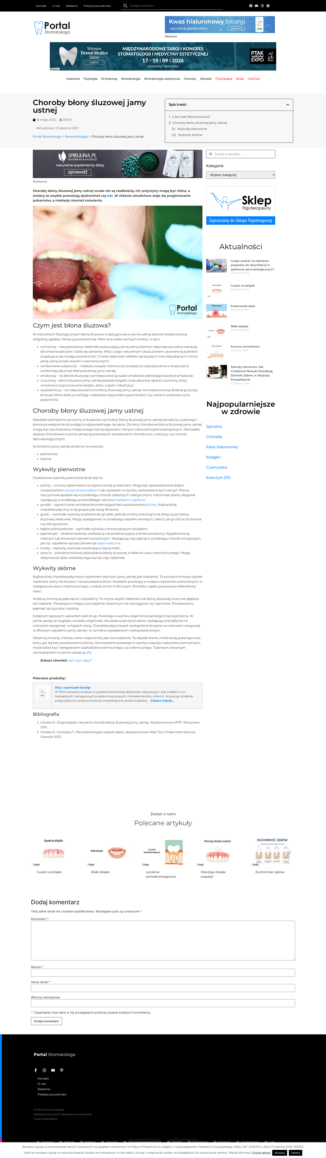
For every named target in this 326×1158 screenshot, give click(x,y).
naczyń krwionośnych (82, 490)
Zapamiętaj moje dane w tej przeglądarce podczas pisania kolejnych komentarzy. (92, 1012)
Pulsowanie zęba (243, 306)
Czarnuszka (216, 467)
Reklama (72, 6)
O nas (56, 6)
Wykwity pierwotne (192, 129)
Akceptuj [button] (279, 1152)
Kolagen (213, 457)
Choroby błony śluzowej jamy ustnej (200, 123)
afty (88, 652)
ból (110, 196)
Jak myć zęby (79, 660)
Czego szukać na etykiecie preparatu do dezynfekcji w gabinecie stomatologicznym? (252, 265)
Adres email (40, 981)
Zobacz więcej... (162, 700)
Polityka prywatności (97, 6)
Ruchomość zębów (269, 872)
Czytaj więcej (261, 1152)
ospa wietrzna (109, 543)
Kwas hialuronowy (222, 447)
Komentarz (40, 918)
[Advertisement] (117, 774)
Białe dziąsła (239, 326)
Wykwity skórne (190, 135)
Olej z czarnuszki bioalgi (73, 687)
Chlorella (214, 436)
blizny (151, 504)
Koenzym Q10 (218, 477)
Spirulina (214, 426)
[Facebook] (251, 6)
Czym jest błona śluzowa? (191, 117)
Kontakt (41, 6)
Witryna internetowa (45, 997)
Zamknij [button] (295, 1152)
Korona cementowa (245, 346)
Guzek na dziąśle (243, 285)
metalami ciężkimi (130, 500)
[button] (287, 104)
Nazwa (37, 966)
